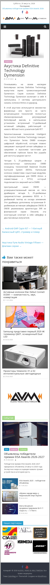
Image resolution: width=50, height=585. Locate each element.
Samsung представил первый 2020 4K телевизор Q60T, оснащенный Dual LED (24, 334)
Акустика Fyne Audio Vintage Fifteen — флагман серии (22, 244)
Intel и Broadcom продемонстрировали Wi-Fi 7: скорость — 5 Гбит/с (31, 508)
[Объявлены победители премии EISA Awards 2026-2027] (25, 423)
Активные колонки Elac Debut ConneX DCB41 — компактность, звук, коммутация (24, 295)
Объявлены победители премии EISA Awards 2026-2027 (24, 455)
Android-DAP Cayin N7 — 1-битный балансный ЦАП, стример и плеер (22, 230)
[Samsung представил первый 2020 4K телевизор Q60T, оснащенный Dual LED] (25, 306)
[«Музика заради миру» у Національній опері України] (10, 492)
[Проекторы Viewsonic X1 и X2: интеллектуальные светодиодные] (25, 346)
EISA (6, 449)
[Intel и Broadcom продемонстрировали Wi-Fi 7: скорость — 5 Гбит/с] (10, 505)
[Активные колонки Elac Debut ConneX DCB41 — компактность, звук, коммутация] (25, 267)
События (23, 449)
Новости (8, 62)
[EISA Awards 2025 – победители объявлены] (10, 479)
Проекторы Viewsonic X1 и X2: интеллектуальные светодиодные (22, 372)
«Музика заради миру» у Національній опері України (30, 494)
